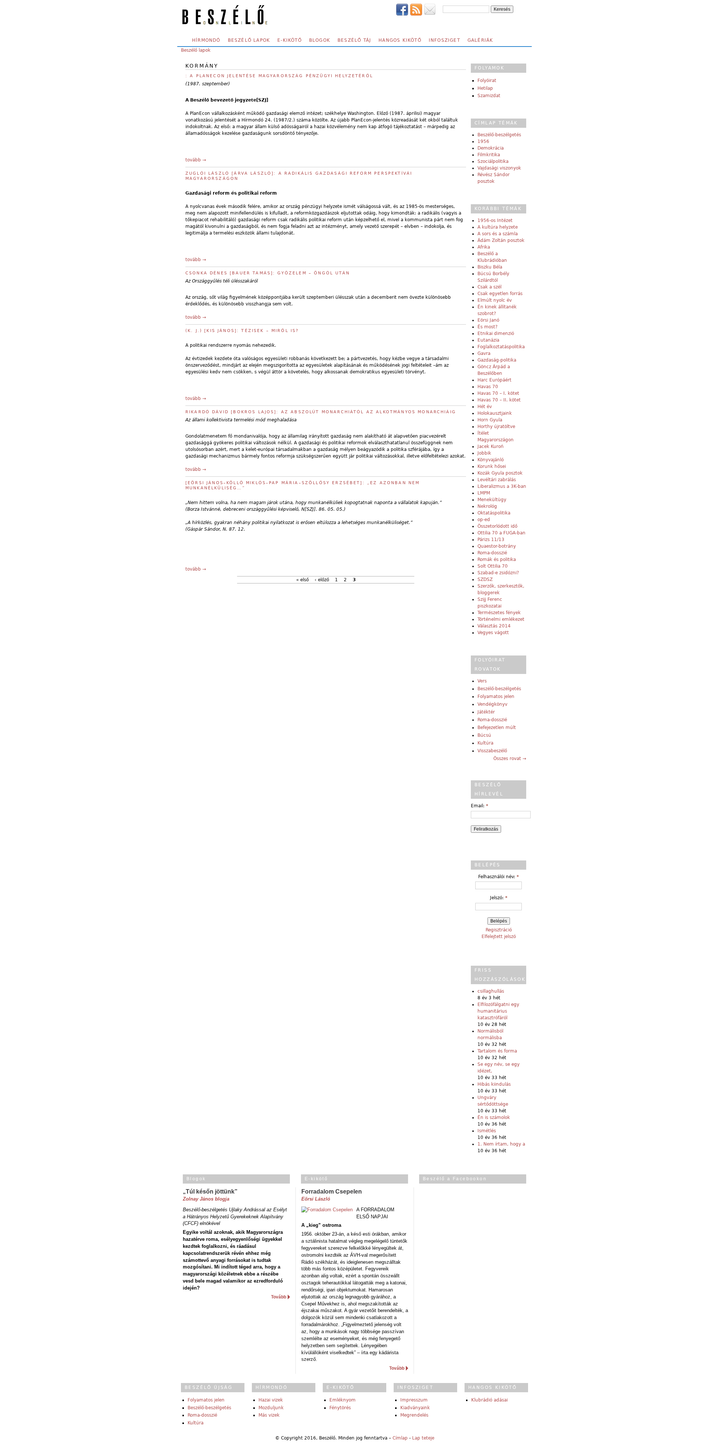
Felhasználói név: (498, 876)
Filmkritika (488, 154)
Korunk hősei (491, 466)
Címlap (400, 1438)
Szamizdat (488, 95)
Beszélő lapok (249, 40)
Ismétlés (486, 1130)
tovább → (195, 159)
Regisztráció (499, 929)
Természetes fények (499, 612)
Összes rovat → (509, 758)
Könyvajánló (490, 459)
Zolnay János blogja (206, 1199)
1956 (483, 141)
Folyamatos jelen (495, 696)
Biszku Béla (489, 267)
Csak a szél (489, 287)
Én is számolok (493, 1117)
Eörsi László (315, 1199)
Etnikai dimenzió (495, 333)
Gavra (483, 353)
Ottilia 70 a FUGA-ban (501, 532)
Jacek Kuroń (490, 446)
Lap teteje (423, 1438)
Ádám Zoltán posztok (500, 240)
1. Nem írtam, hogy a (501, 1144)
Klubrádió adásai (489, 1400)
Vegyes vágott (493, 632)
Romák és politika (496, 559)
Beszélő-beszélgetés (499, 134)
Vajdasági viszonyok (499, 168)
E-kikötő (289, 40)
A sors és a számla (497, 233)
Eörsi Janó (488, 320)
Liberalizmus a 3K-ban (501, 486)
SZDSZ (485, 579)
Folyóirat (486, 80)
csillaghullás (490, 991)
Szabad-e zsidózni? (498, 572)
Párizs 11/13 (490, 539)
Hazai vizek (270, 1400)
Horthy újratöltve (496, 426)
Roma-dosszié (492, 552)
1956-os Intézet (495, 220)
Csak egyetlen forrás (500, 293)
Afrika (483, 247)
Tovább (278, 1297)
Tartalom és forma (497, 1051)
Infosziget (444, 40)
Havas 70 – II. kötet (499, 400)
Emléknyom (342, 1400)
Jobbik (484, 453)
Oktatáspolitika (493, 513)
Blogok (319, 40)
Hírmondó (206, 40)
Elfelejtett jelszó (499, 936)
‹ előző (322, 579)
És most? (487, 326)
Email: (479, 805)
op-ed (483, 519)
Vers (482, 681)
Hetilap (485, 88)
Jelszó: (498, 897)
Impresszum (414, 1400)
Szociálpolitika (492, 161)
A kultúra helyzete (497, 227)
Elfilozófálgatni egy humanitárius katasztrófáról (498, 1011)
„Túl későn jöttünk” (210, 1191)
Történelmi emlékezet (500, 619)
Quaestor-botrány (496, 546)
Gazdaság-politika (496, 360)
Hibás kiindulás (494, 1084)
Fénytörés (340, 1407)
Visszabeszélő (492, 750)
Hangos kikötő (400, 40)
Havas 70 (487, 386)
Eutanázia (488, 340)
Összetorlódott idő (497, 526)
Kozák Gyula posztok (500, 473)
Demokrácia (490, 148)
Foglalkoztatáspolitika (501, 346)
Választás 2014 (494, 626)
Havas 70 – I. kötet (498, 393)
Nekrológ (487, 506)
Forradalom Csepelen (331, 1191)
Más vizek (269, 1415)
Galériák (480, 40)
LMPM (483, 493)
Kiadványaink (415, 1407)
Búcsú (484, 735)
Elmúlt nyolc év (494, 300)
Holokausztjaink (494, 413)
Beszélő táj (354, 40)
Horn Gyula (489, 419)
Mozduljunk (271, 1407)
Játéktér (486, 712)
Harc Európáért (494, 380)
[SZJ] (262, 100)
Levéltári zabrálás (496, 479)
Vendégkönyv (492, 704)
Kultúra (485, 743)
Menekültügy (491, 499)
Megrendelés (414, 1415)
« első (302, 579)
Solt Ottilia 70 (492, 566)
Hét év (484, 406)
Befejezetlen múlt (496, 727)
